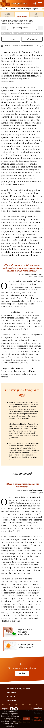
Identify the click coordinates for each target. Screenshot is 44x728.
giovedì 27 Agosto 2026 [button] (20, 28)
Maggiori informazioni (37, 719)
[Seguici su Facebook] (12, 709)
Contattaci (11, 701)
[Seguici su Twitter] (16, 709)
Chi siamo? (11, 693)
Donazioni (10, 697)
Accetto (26, 719)
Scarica (12, 39)
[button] (40, 3)
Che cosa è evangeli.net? (18, 689)
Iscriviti (22, 673)
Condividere (33, 39)
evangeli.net (19, 3)
